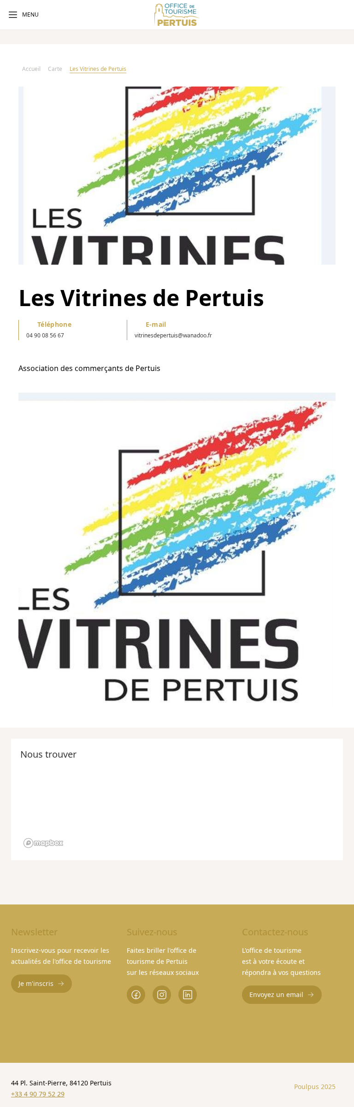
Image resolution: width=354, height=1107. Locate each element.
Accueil (31, 69)
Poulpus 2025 (315, 1086)
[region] (177, 551)
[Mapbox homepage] (43, 843)
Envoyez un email (276, 994)
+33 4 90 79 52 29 (38, 1094)
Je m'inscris (35, 983)
